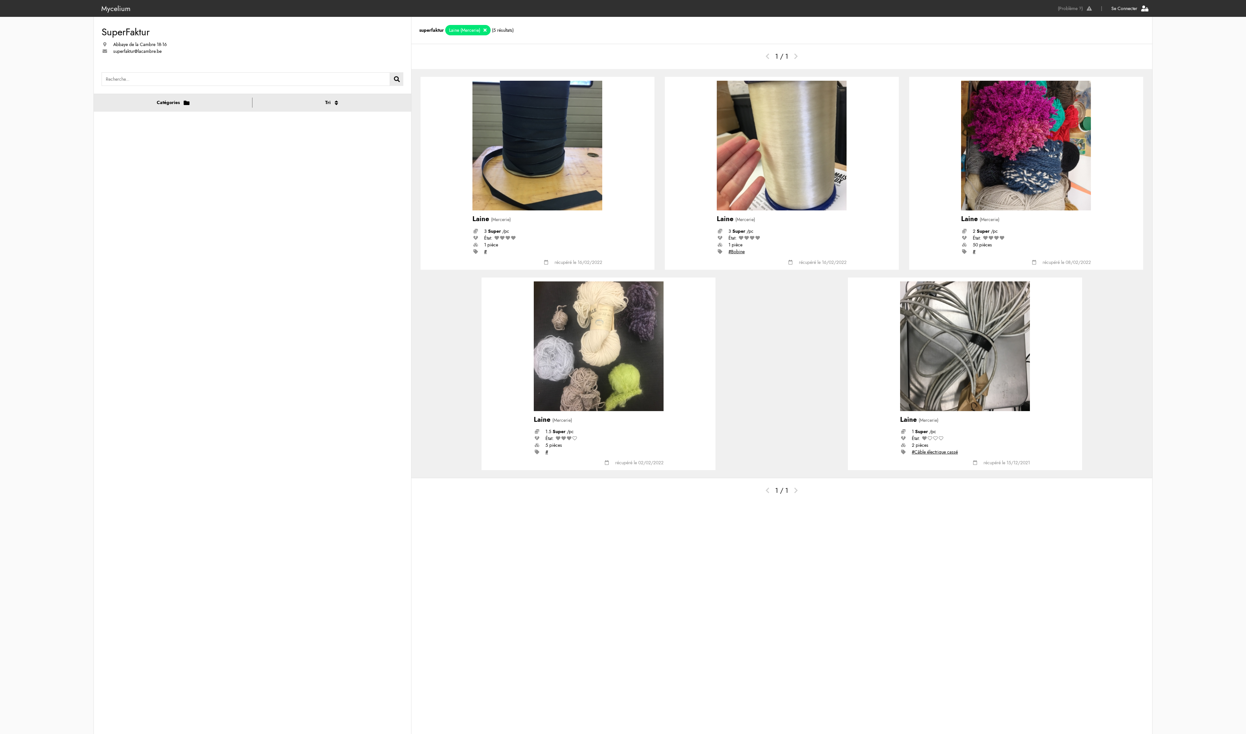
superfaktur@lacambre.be (137, 51)
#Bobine (736, 251)
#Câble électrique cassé (935, 452)
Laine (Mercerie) (465, 30)
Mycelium (115, 8)
